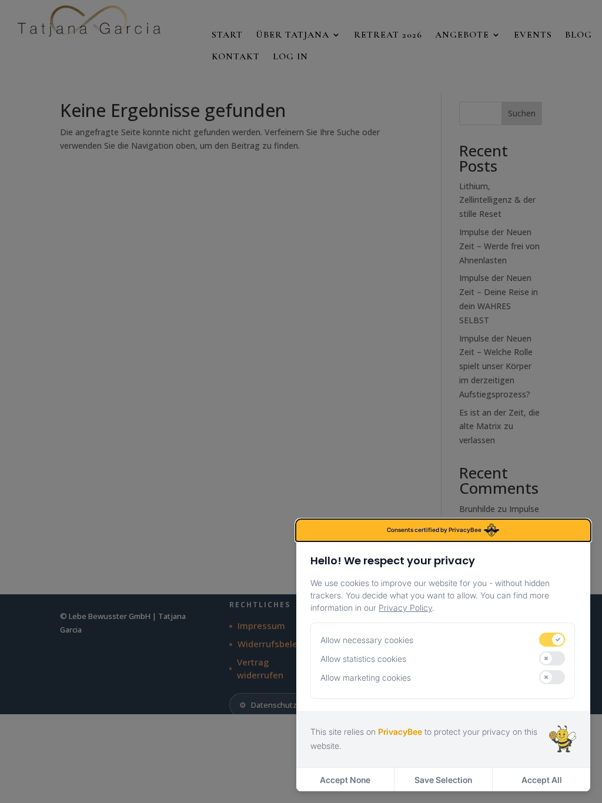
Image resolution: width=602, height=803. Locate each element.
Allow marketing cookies (365, 677)
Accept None (345, 780)
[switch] (552, 640)
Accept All (541, 780)
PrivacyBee (400, 732)
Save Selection (443, 780)
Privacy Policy (405, 608)
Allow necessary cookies (366, 640)
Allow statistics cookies (363, 659)
